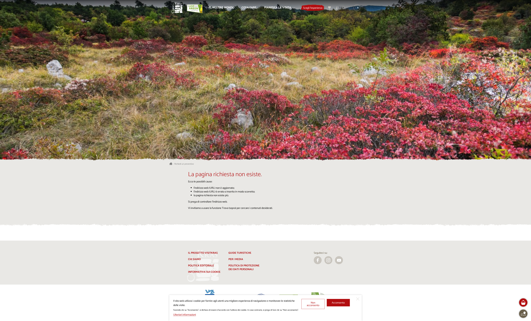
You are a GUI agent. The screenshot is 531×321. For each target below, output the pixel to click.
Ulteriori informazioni (184, 315)
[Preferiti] (329, 8)
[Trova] (344, 8)
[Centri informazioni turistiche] (337, 8)
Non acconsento (313, 304)
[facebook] (318, 260)
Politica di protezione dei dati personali (243, 267)
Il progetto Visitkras (203, 253)
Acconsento (338, 303)
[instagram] (328, 260)
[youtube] (339, 260)
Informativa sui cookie (204, 272)
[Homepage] (177, 7)
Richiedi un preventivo (184, 164)
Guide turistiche (239, 253)
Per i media (235, 259)
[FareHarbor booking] (523, 302)
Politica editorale (201, 265)
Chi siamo (194, 259)
